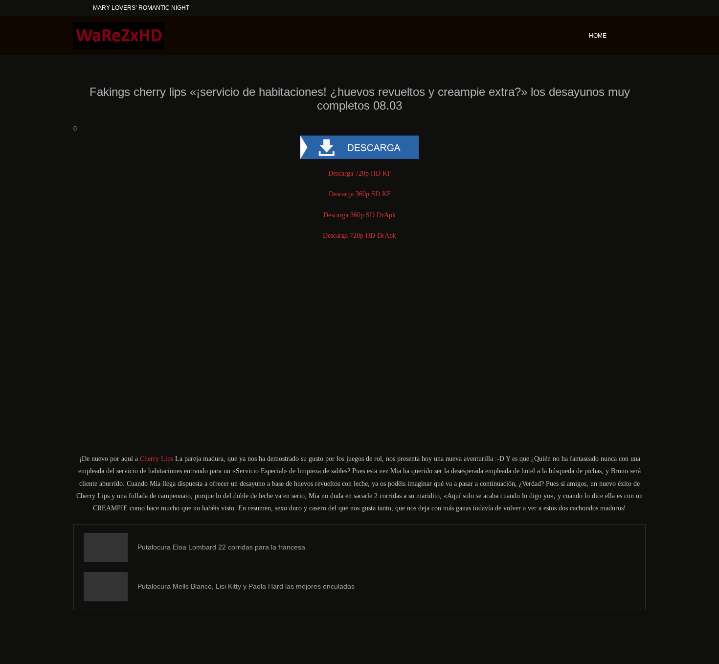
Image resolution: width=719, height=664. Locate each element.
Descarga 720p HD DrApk (359, 235)
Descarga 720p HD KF (359, 173)
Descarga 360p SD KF (360, 194)
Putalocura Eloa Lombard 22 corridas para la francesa (221, 547)
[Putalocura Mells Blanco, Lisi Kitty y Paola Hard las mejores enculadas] (106, 586)
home (598, 35)
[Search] (641, 35)
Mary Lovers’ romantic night (141, 7)
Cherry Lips (156, 458)
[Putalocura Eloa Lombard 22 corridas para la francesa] (106, 547)
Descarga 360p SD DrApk (359, 215)
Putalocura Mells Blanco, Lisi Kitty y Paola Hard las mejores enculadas (246, 586)
